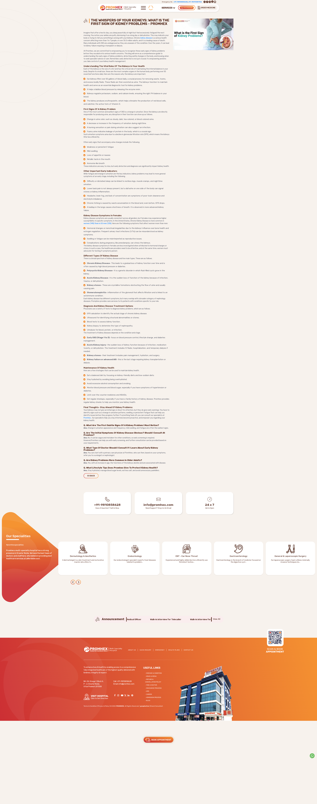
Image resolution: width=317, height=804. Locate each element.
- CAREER (148, 694)
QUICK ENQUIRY (145, 650)
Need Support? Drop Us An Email (158, 508)
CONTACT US (188, 650)
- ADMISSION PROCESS (153, 697)
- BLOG (147, 700)
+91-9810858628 (180, 2)
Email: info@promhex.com (123, 684)
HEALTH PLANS (174, 650)
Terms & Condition (90, 706)
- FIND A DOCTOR (151, 685)
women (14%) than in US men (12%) (97, 223)
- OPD (147, 691)
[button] (78, 582)
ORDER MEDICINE (207, 8)
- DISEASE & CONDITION (153, 673)
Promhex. (87, 418)
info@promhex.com (158, 505)
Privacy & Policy (103, 706)
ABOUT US (132, 650)
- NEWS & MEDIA (151, 676)
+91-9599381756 (195, 2)
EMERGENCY (159, 650)
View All (216, 619)
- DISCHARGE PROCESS (153, 688)
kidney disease (146, 38)
